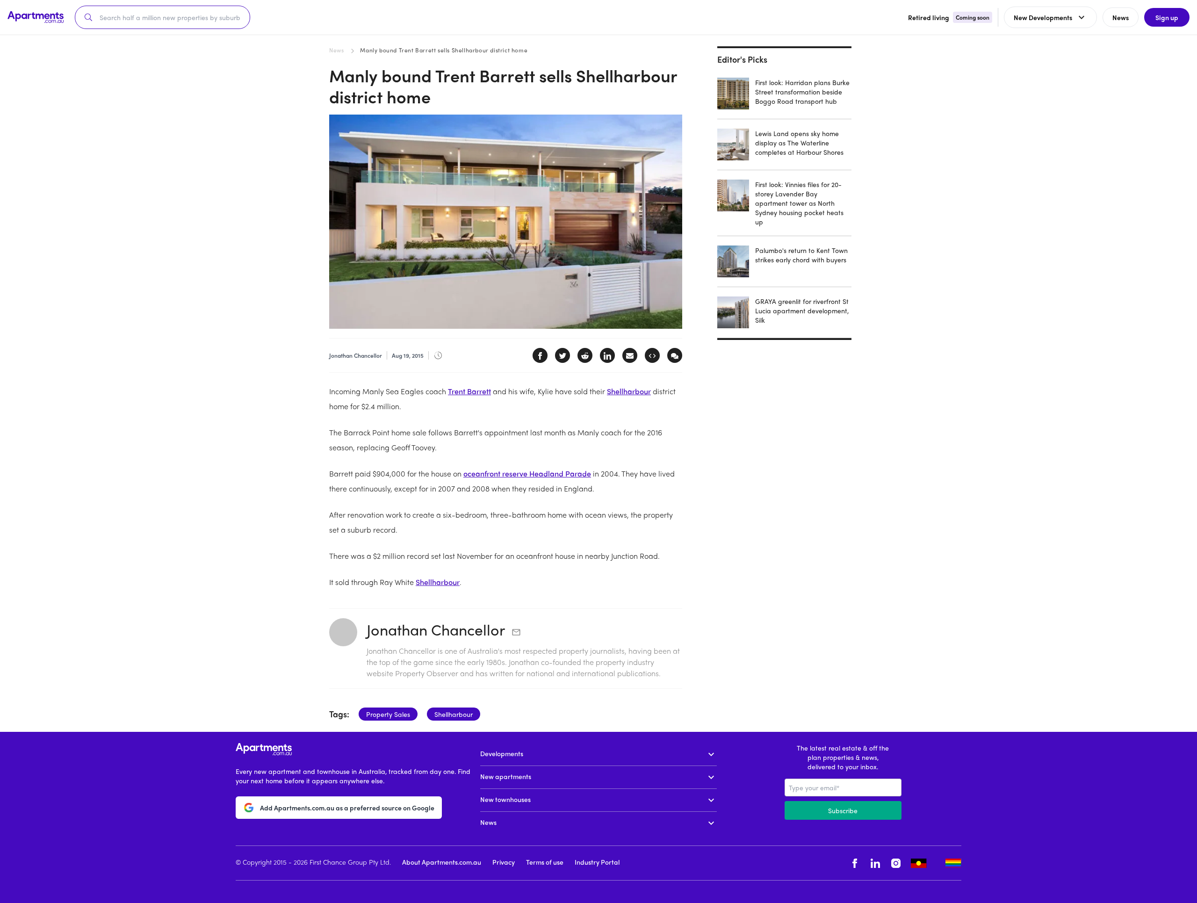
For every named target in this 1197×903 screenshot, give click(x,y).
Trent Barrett (469, 391)
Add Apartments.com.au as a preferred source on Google (347, 807)
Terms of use (544, 862)
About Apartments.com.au (441, 862)
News (336, 50)
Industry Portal (597, 862)
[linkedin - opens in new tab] (875, 863)
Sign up (1166, 17)
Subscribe (843, 810)
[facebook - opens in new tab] (854, 863)
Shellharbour (629, 391)
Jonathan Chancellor (436, 629)
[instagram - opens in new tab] (895, 863)
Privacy (503, 862)
